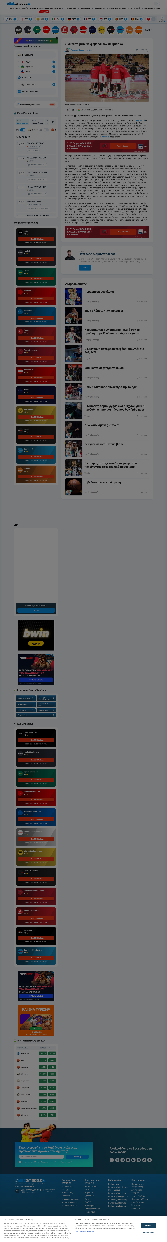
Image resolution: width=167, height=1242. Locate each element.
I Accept (148, 1225)
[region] (83, 1229)
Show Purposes (148, 1232)
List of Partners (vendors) (84, 1231)
